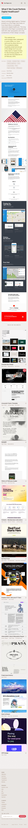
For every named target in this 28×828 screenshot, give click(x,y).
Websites (3, 774)
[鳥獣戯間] (14, 424)
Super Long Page (11, 68)
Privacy (21, 824)
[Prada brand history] (14, 657)
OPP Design (4, 753)
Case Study (9, 70)
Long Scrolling (10, 65)
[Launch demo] (26, 403)
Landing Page (11, 405)
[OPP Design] (14, 734)
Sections (3, 776)
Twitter (3, 802)
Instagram (3, 804)
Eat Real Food (5, 559)
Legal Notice (15, 824)
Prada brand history (7, 675)
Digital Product (11, 521)
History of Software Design (9, 481)
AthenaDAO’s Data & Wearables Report (12, 636)
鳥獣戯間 (3, 442)
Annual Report (4, 638)
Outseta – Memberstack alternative (11, 520)
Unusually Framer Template (9, 403)
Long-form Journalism (20, 560)
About (25, 824)
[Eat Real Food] (14, 540)
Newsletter (4, 795)
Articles (3, 782)
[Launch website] (26, 364)
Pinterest (3, 808)
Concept (9, 61)
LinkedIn (3, 806)
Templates (4, 778)
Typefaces (4, 780)
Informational (11, 560)
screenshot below (12, 45)
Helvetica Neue (10, 73)
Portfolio (17, 366)
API (2, 791)
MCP (2, 793)
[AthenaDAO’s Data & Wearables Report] (14, 618)
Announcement (4, 599)
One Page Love (7, 3)
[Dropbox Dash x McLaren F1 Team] (14, 579)
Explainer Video (16, 61)
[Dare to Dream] (14, 696)
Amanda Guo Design (7, 364)
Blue (7, 75)
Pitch (16, 65)
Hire (2, 789)
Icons (19, 63)
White (10, 75)
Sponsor (3, 797)
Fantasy (23, 61)
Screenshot (6, 17)
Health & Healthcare (11, 63)
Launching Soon (11, 482)
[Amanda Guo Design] (14, 346)
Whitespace (19, 68)
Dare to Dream (5, 714)
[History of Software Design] (14, 462)
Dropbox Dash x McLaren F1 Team (11, 597)
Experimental (11, 366)
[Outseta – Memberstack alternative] (14, 501)
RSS (2, 810)
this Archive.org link (13, 52)
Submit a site (4, 787)
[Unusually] (14, 385)
